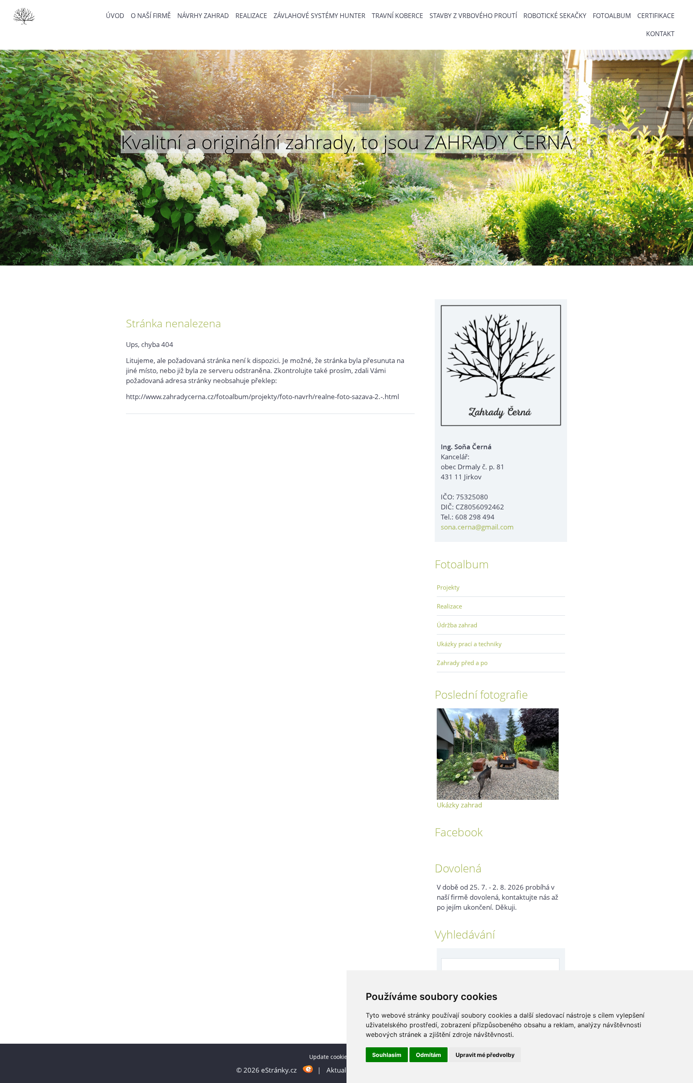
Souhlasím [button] (386, 1054)
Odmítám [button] (428, 1054)
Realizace (251, 15)
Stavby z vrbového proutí (473, 15)
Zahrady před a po (462, 663)
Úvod (115, 15)
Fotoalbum (612, 15)
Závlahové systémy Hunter (319, 15)
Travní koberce (397, 15)
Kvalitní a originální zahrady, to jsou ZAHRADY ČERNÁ (346, 142)
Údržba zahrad (457, 625)
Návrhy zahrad (203, 15)
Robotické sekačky (554, 15)
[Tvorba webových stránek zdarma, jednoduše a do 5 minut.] (307, 1069)
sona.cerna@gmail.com (477, 526)
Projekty (448, 587)
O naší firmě (151, 15)
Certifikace (656, 15)
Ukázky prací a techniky (469, 644)
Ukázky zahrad (459, 804)
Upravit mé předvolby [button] (485, 1054)
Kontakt (660, 33)
